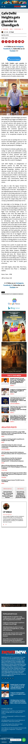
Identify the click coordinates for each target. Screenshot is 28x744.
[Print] (19, 41)
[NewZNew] (20, 7)
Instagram (19, 46)
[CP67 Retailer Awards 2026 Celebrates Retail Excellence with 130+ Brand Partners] (5, 409)
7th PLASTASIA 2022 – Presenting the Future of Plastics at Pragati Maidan (7, 494)
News (12, 385)
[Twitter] (6, 41)
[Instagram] (5, 678)
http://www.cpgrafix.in (7, 514)
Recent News (17, 29)
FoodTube (4, 470)
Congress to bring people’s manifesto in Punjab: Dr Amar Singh (18, 391)
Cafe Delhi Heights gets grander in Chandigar (12, 294)
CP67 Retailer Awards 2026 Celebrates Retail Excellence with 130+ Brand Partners (18, 408)
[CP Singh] (2, 32)
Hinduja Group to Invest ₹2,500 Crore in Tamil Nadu (12, 480)
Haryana (3, 477)
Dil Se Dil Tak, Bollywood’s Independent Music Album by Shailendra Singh (20, 494)
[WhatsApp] (9, 41)
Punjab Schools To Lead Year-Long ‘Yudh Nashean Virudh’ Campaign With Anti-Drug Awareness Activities (17, 381)
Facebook (7, 49)
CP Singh (11, 32)
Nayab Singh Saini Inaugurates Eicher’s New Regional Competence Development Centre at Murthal (14, 474)
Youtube (13, 51)
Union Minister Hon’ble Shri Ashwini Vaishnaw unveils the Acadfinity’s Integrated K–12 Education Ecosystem (18, 417)
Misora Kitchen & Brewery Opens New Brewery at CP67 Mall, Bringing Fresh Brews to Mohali (13, 467)
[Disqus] (14, 548)
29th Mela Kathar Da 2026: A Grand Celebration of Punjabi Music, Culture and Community (18, 399)
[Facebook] (2, 41)
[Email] (16, 41)
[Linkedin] (12, 41)
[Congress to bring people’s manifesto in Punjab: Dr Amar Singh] (5, 391)
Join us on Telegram (15, 59)
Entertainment (15, 403)
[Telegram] (22, 41)
